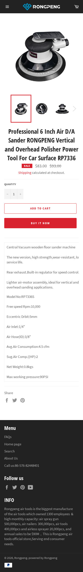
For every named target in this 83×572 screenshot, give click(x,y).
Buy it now (40, 223)
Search (9, 451)
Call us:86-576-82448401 (21, 465)
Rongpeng (20, 558)
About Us (11, 458)
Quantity (10, 184)
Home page (12, 444)
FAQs (7, 436)
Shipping (24, 172)
